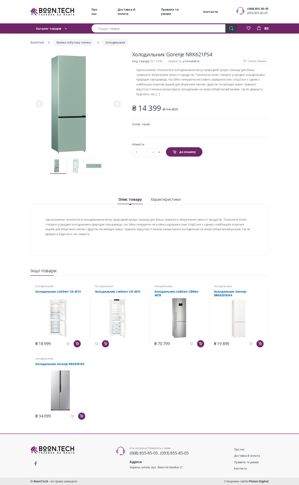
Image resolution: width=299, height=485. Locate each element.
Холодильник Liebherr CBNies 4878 (176, 293)
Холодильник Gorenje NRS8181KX (59, 364)
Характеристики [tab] (166, 199)
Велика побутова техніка (73, 42)
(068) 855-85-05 (257, 9)
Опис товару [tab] (130, 199)
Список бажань (257, 61)
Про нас (94, 12)
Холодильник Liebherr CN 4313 (58, 291)
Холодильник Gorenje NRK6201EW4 (230, 293)
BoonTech (37, 42)
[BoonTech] (52, 11)
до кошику (187, 152)
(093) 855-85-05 (257, 13)
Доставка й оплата (126, 12)
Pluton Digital (258, 481)
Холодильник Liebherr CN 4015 (117, 291)
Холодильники (115, 42)
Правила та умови (170, 12)
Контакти (210, 12)
